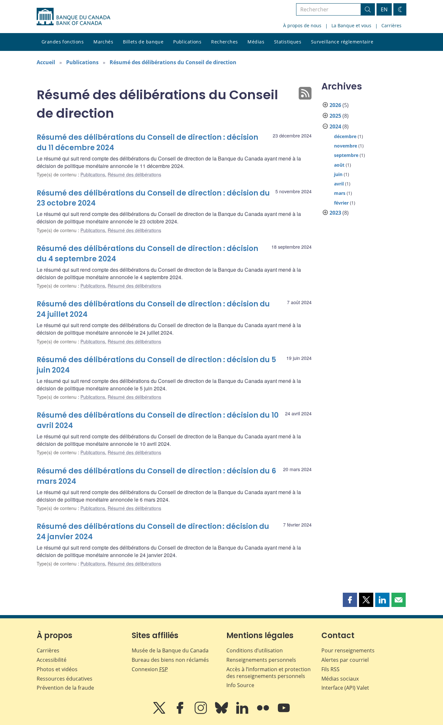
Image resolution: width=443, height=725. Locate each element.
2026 (335, 105)
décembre (345, 136)
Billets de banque (143, 42)
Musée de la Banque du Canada (170, 650)
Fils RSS (330, 669)
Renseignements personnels (261, 659)
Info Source (240, 685)
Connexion (150, 669)
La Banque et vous (351, 25)
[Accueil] (73, 16)
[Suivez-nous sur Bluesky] (222, 712)
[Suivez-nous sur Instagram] (201, 712)
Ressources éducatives (64, 678)
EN (384, 9)
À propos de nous (302, 25)
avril (339, 184)
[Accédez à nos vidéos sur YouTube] (283, 712)
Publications (187, 42)
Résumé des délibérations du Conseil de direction (173, 62)
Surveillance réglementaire (342, 42)
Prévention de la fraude (65, 687)
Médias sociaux (340, 678)
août (339, 165)
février (341, 203)
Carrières (391, 25)
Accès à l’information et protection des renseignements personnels (268, 673)
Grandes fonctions (63, 42)
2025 (335, 115)
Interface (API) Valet (345, 687)
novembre (345, 146)
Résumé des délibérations (134, 174)
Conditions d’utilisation (254, 650)
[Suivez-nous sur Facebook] (180, 712)
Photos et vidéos (57, 669)
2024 (335, 126)
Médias (255, 42)
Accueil (46, 62)
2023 (335, 212)
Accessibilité (51, 659)
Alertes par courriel (345, 659)
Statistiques (287, 42)
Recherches (224, 42)
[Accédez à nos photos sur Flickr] (263, 712)
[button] (350, 600)
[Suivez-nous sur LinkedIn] (243, 712)
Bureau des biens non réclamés (170, 659)
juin (338, 174)
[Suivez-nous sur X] (160, 712)
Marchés (103, 42)
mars (339, 193)
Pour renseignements (348, 650)
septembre (346, 155)
